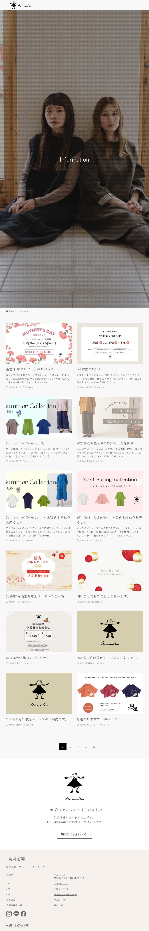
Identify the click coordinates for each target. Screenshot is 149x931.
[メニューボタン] (142, 5)
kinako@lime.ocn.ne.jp (65, 894)
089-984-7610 (61, 883)
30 (94, 746)
